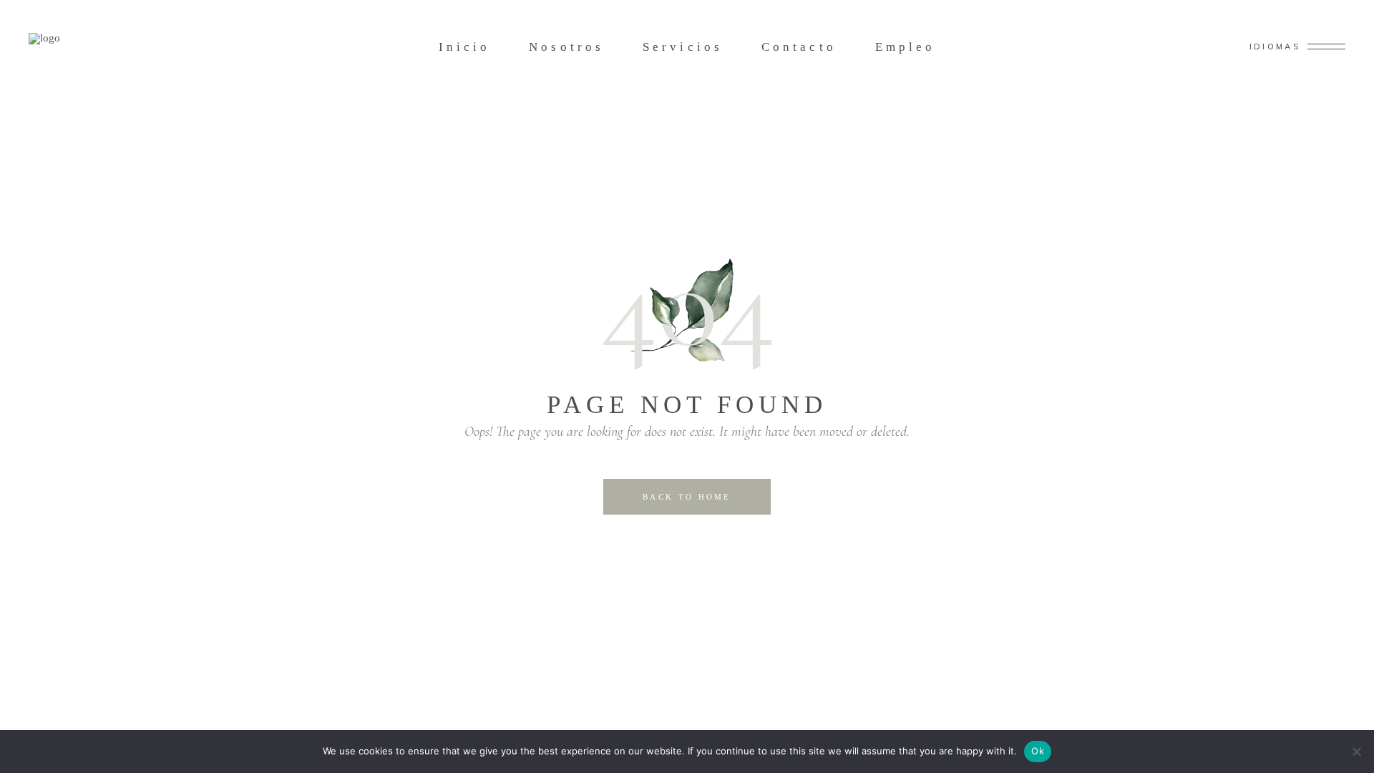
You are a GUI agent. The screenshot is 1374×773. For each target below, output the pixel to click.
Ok (1037, 751)
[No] (1356, 751)
